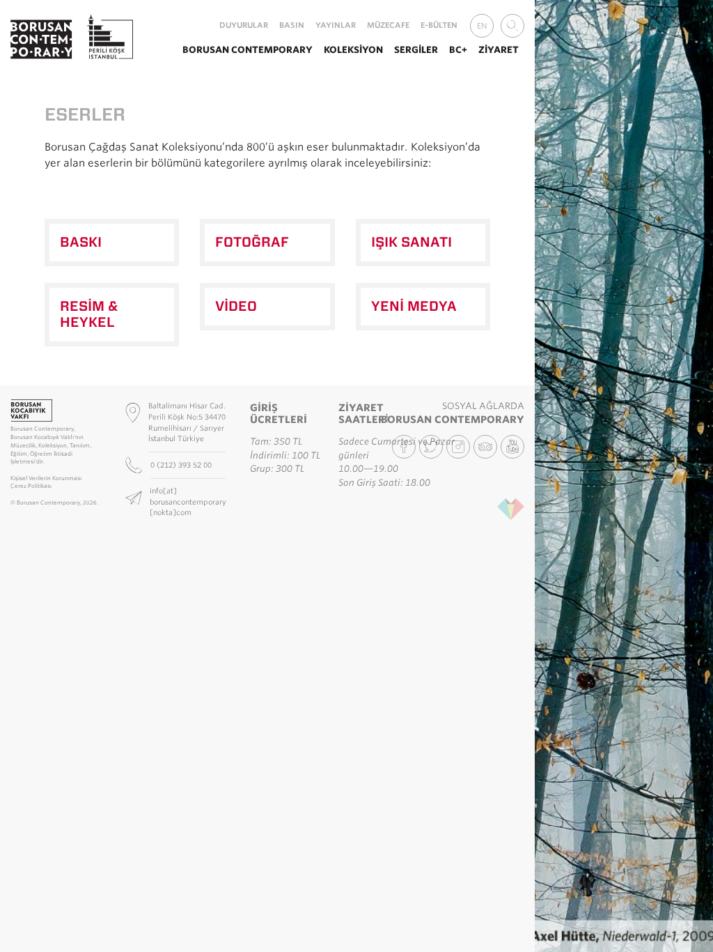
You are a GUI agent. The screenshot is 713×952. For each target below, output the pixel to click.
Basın (291, 25)
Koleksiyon (353, 50)
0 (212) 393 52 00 (182, 465)
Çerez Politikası (31, 486)
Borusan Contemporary (247, 50)
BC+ (458, 50)
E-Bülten (439, 25)
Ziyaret (498, 50)
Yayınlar (335, 25)
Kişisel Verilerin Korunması (45, 478)
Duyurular (243, 25)
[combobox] (512, 26)
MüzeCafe (388, 25)
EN (482, 26)
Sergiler (416, 50)
